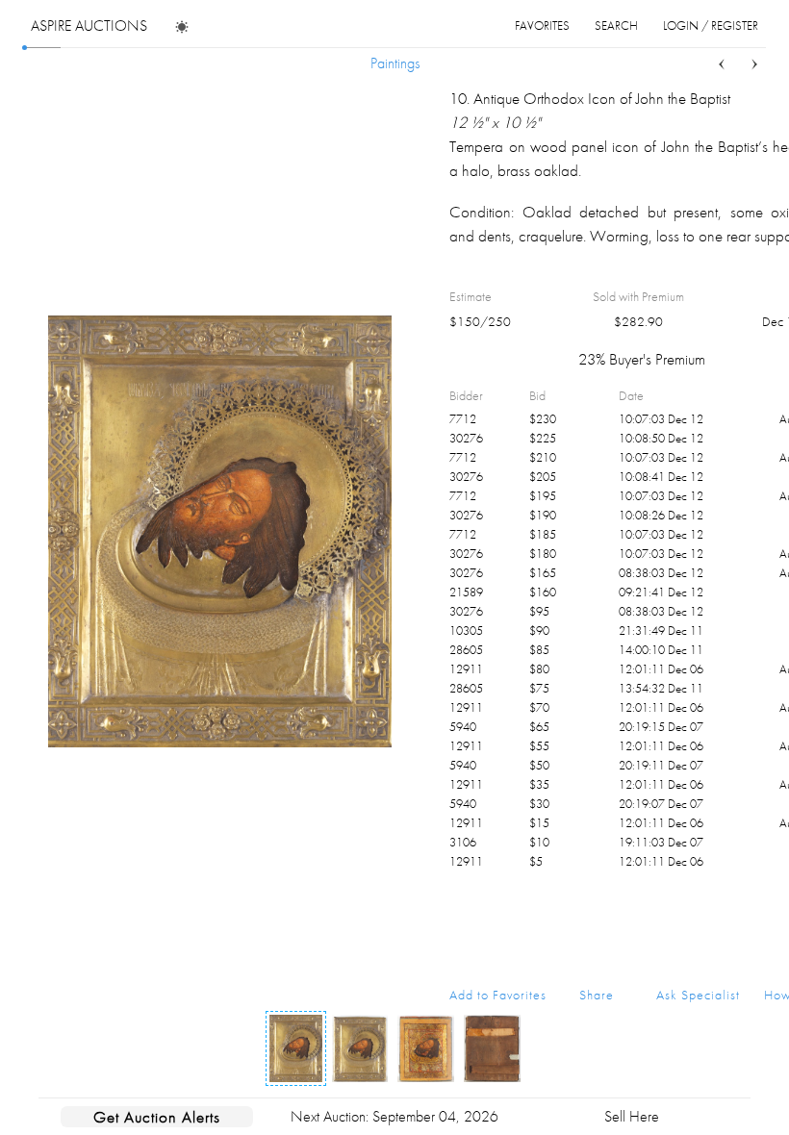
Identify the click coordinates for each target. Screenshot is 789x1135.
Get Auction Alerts (156, 1116)
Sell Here (631, 1116)
